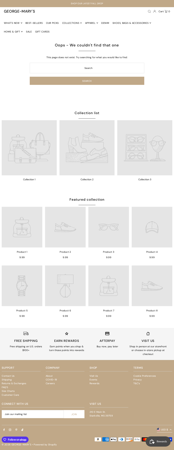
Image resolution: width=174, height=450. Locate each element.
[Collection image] (29, 147)
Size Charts (8, 391)
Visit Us (94, 375)
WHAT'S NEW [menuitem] (12, 22)
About (49, 375)
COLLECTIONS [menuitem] (70, 22)
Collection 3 (144, 179)
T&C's (136, 383)
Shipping (7, 379)
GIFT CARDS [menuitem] (42, 31)
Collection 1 (29, 179)
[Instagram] (10, 430)
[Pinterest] (16, 430)
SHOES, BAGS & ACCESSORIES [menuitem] (130, 22)
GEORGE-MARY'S (19, 11)
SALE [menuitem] (29, 31)
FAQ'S (5, 387)
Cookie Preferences (144, 375)
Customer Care (10, 394)
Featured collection (87, 199)
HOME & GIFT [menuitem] (12, 31)
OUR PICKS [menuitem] (52, 22)
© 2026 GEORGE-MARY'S (16, 444)
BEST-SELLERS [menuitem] (34, 22)
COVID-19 (51, 379)
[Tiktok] (22, 430)
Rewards (94, 383)
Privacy (137, 379)
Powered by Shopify (45, 444)
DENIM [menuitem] (105, 22)
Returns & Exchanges (14, 383)
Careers (50, 383)
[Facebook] (4, 430)
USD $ (164, 429)
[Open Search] (149, 11)
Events (93, 379)
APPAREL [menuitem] (90, 22)
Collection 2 (87, 179)
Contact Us (8, 375)
